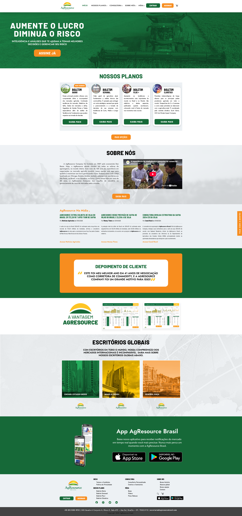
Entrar (153, 5)
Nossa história (165, 482)
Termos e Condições (103, 482)
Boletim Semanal (102, 493)
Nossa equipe (164, 487)
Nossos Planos (98, 488)
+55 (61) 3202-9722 (72, 510)
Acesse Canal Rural (150, 242)
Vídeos (130, 493)
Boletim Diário (101, 491)
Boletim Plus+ (100, 496)
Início (95, 479)
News (130, 491)
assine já (47, 53)
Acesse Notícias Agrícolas (70, 242)
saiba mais (121, 196)
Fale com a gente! (240, 223)
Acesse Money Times (109, 242)
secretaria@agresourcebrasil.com (163, 510)
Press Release (133, 496)
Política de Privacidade (104, 484)
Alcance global (165, 484)
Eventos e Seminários (135, 484)
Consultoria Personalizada (137, 482)
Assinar (168, 5)
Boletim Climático (102, 498)
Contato (162, 489)
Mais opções (121, 137)
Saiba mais (75, 121)
